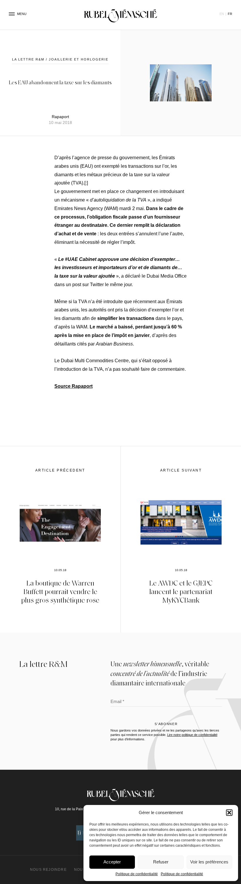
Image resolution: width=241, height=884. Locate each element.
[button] (229, 813)
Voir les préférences (209, 861)
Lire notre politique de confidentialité (192, 735)
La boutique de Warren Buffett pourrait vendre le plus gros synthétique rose (60, 591)
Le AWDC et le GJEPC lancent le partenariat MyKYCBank (180, 591)
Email (117, 702)
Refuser (160, 861)
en (222, 14)
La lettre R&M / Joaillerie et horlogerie (60, 59)
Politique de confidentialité (137, 874)
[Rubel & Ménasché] (120, 14)
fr (230, 14)
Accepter (112, 861)
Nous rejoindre (48, 870)
